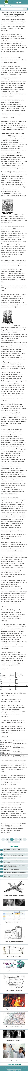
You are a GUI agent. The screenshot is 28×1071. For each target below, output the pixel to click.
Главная (6, 6)
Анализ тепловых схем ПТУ (11, 858)
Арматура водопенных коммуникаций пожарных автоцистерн (14, 865)
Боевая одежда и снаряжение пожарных (15, 872)
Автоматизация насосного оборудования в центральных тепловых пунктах (15, 854)
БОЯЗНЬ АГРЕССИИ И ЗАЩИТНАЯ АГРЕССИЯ (13, 875)
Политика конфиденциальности (14, 1069)
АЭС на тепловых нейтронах (11, 869)
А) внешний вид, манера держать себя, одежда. (14, 850)
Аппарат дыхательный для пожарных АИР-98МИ (14, 861)
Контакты (20, 6)
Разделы (13, 6)
